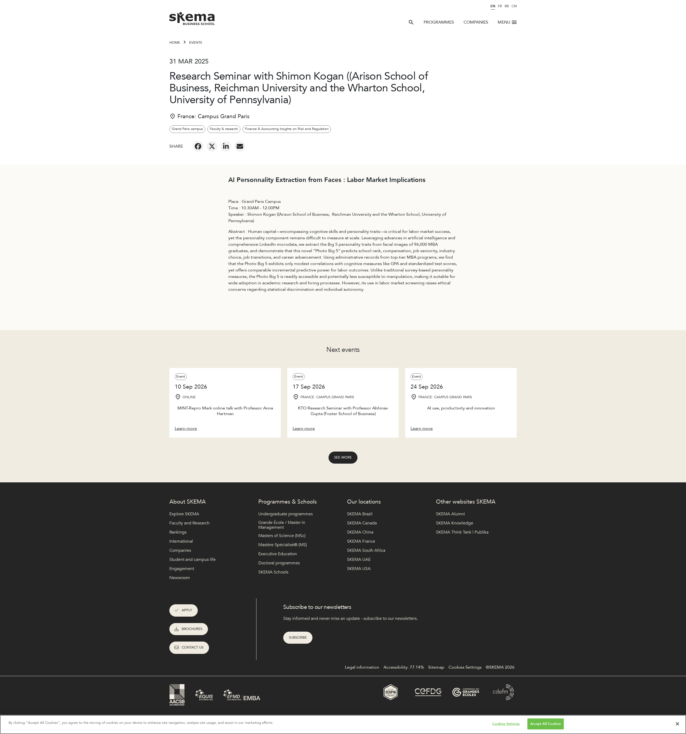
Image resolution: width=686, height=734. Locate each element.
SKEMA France (361, 541)
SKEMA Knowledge (454, 523)
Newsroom (179, 578)
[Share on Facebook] (198, 146)
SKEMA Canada (362, 523)
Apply (187, 610)
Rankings (178, 532)
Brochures (192, 629)
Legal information (362, 667)
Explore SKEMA (184, 514)
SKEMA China (360, 532)
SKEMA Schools (273, 572)
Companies (476, 22)
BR (507, 6)
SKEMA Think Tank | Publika (462, 532)
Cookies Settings (506, 723)
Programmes (439, 22)
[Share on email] (239, 146)
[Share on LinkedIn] (226, 146)
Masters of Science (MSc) (281, 536)
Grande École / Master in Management (281, 525)
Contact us (192, 647)
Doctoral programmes (279, 563)
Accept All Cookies (545, 723)
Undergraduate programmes (285, 514)
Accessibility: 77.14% (403, 667)
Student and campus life (192, 559)
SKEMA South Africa (366, 550)
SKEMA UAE (359, 559)
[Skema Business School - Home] (192, 20)
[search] (411, 22)
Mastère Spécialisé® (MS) (282, 545)
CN (514, 6)
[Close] (677, 724)
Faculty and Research (189, 523)
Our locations (364, 501)
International (181, 541)
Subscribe (298, 637)
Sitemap (436, 667)
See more (343, 457)
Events (195, 42)
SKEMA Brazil (359, 514)
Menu (504, 22)
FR (500, 6)
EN (492, 6)
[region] (343, 724)
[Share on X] (212, 146)
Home (174, 42)
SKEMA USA (359, 569)
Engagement (181, 569)
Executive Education (277, 554)
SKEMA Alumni (450, 514)
